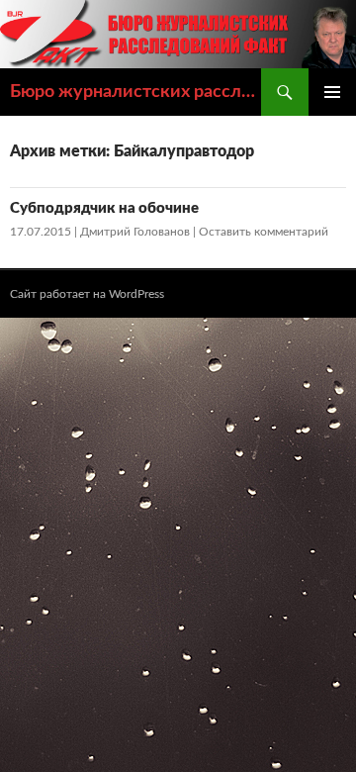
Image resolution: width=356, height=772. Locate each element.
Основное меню (332, 92)
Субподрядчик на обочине (104, 208)
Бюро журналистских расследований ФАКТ (135, 92)
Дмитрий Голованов (135, 232)
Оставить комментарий (263, 232)
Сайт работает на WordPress (87, 294)
